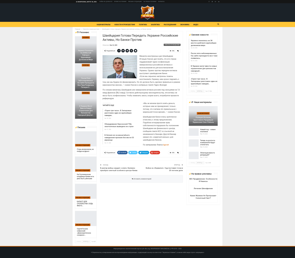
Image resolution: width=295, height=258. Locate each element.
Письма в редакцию (135, 1)
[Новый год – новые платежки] (194, 132)
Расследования (170, 25)
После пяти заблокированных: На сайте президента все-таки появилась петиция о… (85, 82)
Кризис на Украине (120, 1)
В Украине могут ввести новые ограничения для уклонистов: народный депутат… (86, 110)
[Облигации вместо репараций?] (194, 155)
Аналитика (155, 25)
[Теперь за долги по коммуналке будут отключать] (194, 143)
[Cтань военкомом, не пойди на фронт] (85, 138)
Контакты (161, 1)
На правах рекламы (149, 1)
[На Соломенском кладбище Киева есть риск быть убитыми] (85, 164)
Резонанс (86, 37)
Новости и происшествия (124, 25)
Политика (143, 25)
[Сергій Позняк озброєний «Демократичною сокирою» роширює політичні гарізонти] (85, 218)
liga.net (166, 145)
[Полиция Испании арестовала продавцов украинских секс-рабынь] (203, 116)
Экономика (184, 25)
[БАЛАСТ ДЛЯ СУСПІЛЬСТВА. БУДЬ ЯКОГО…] (85, 191)
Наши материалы (103, 25)
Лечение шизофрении (203, 188)
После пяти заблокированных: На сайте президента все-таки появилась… (204, 55)
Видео (195, 25)
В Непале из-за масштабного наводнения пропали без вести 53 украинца (119, 137)
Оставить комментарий (142, 179)
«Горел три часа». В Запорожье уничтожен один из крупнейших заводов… (118, 112)
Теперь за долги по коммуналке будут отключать (207, 143)
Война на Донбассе (105, 1)
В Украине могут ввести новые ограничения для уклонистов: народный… (204, 68)
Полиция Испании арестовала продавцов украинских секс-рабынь (203, 119)
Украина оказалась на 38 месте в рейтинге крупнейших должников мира (203, 42)
